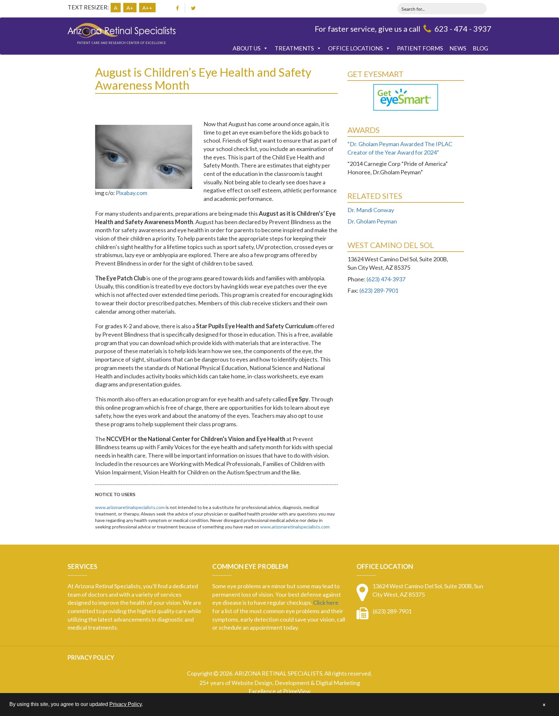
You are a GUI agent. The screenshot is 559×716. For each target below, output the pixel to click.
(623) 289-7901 (378, 290)
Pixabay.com (131, 192)
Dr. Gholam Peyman (372, 221)
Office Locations (355, 48)
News (457, 48)
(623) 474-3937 (386, 279)
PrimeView (297, 691)
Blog (480, 48)
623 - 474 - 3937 (462, 28)
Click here (325, 602)
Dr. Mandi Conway (370, 209)
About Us (246, 48)
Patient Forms (420, 48)
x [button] (544, 704)
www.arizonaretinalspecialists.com (130, 507)
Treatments (294, 48)
